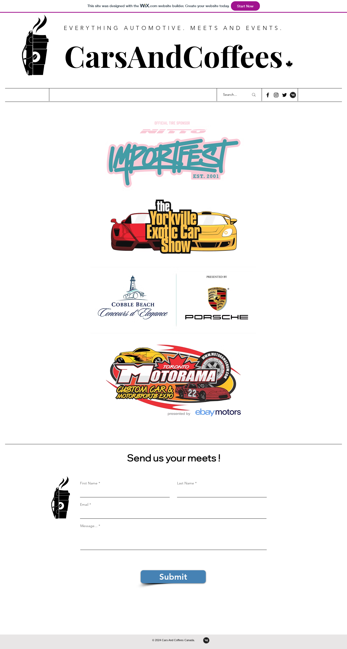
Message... (89, 526)
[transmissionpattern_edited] (206, 640)
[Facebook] (268, 95)
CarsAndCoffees (173, 55)
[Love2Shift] (293, 95)
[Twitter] (284, 95)
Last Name (185, 483)
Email (84, 504)
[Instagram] (276, 95)
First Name (89, 483)
